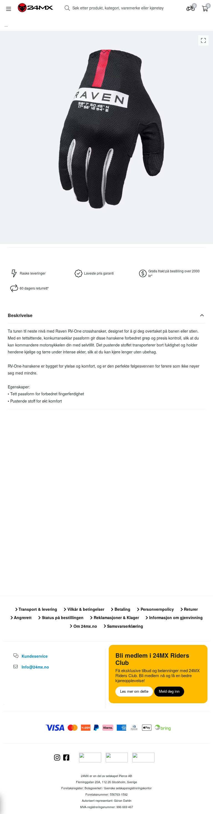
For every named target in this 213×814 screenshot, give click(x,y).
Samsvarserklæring (124, 626)
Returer (190, 609)
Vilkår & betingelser (85, 609)
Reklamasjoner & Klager (116, 617)
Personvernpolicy (157, 609)
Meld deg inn (169, 691)
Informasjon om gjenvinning (175, 617)
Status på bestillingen (62, 617)
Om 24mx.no (84, 626)
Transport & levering (37, 609)
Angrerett (22, 617)
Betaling (121, 609)
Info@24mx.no (35, 667)
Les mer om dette (134, 691)
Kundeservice (35, 656)
